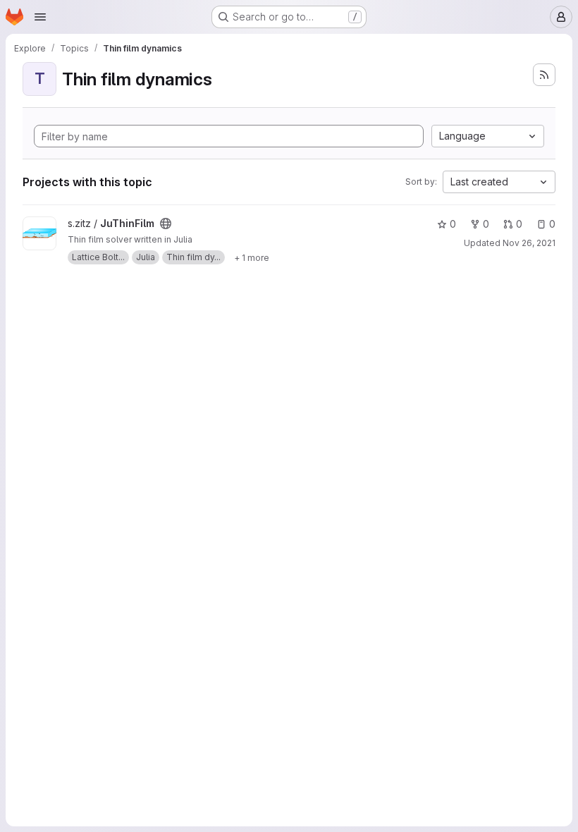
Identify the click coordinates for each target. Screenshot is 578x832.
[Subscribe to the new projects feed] (544, 74)
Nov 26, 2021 (529, 243)
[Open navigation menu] (40, 17)
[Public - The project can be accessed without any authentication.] (165, 223)
